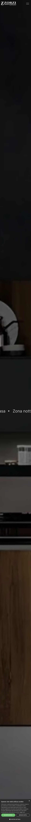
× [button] (29, 800)
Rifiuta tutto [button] (23, 815)
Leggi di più (22, 812)
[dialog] (15, 810)
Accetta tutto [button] (8, 815)
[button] (15, 819)
